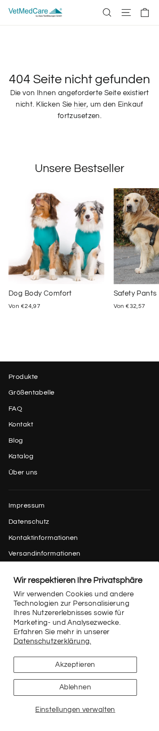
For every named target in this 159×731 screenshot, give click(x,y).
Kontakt (20, 424)
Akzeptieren (75, 665)
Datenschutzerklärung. (52, 641)
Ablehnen (75, 687)
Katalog (20, 456)
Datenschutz (28, 521)
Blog (15, 440)
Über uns (22, 472)
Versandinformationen (44, 553)
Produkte (23, 376)
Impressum (26, 505)
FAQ (15, 408)
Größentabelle (31, 392)
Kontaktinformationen (43, 537)
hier (80, 104)
